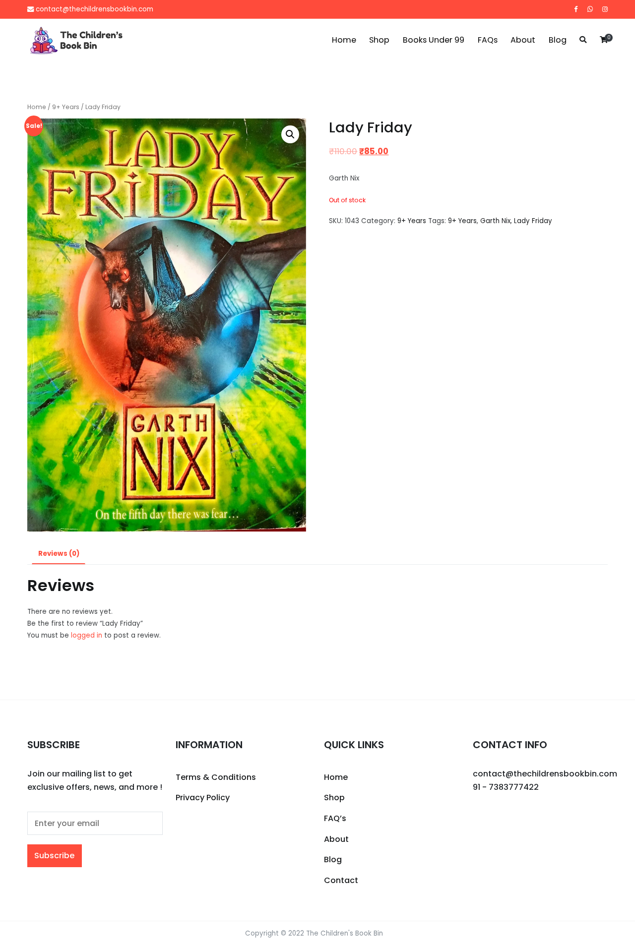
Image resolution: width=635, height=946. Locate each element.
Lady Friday (533, 221)
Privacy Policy (203, 797)
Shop (379, 40)
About (522, 40)
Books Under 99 (433, 40)
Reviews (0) (58, 553)
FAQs (488, 40)
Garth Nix (495, 221)
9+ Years (65, 107)
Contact (341, 880)
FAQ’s (335, 818)
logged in (86, 635)
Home (344, 40)
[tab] (58, 554)
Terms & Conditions (216, 777)
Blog (558, 40)
